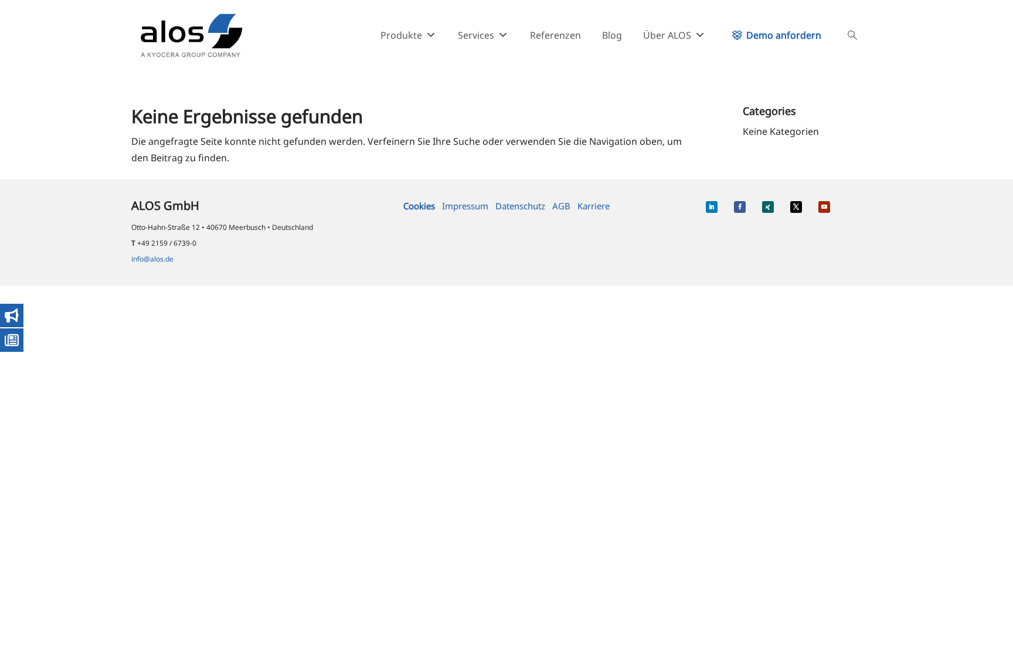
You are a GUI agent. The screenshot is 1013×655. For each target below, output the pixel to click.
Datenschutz (520, 206)
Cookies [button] (419, 206)
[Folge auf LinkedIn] (712, 207)
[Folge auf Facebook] (740, 207)
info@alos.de (152, 259)
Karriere (593, 206)
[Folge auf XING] (768, 207)
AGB (561, 206)
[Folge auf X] (796, 207)
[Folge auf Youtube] (824, 207)
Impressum (465, 206)
